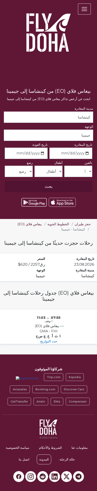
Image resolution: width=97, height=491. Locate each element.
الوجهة (89, 127)
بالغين (88, 163)
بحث (49, 186)
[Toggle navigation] (84, 9)
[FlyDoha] (48, 26)
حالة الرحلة (67, 459)
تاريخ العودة (40, 145)
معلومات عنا (80, 448)
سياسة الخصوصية (17, 448)
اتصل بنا (24, 459)
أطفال (58, 163)
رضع (30, 163)
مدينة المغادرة (84, 109)
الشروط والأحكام (50, 448)
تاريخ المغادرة (83, 145)
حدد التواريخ (48, 341)
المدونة (44, 459)
